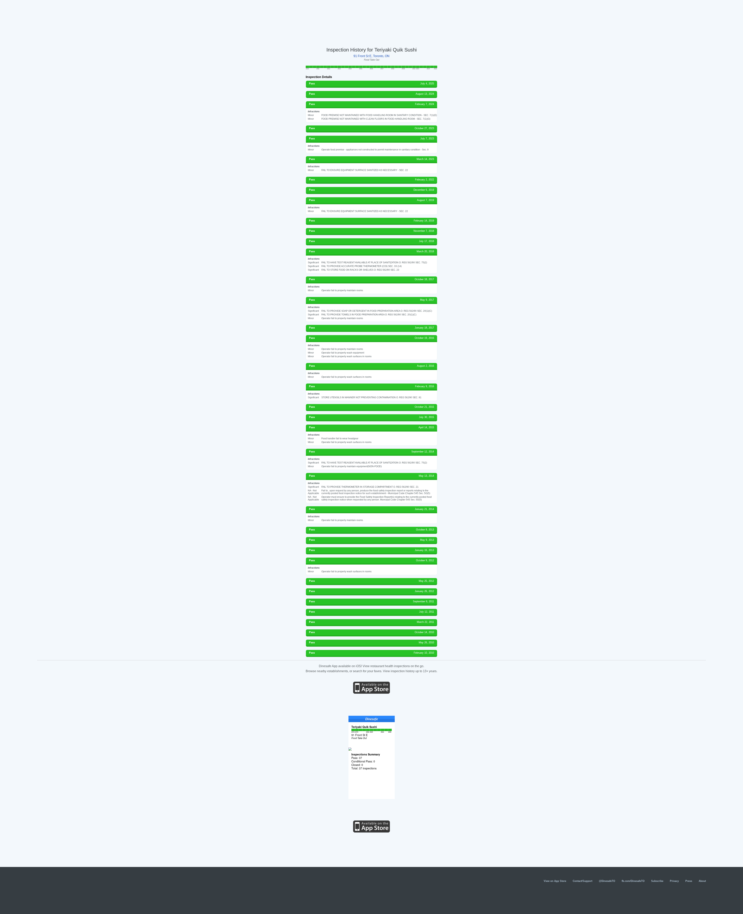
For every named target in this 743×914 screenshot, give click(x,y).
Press (688, 881)
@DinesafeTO (607, 881)
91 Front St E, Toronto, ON (371, 56)
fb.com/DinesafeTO (633, 881)
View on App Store (555, 881)
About (702, 881)
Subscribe (657, 881)
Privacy (674, 881)
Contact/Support (582, 881)
